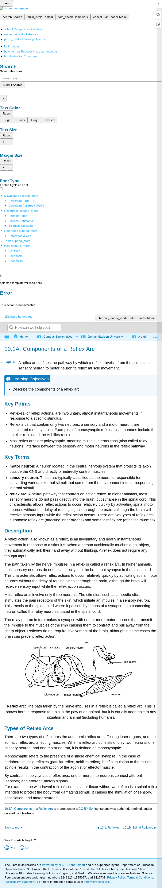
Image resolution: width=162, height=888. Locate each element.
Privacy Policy (116, 877)
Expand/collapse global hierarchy (9, 337)
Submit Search (12, 84)
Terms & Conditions (140, 877)
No (27, 848)
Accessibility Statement (20, 881)
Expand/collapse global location (155, 335)
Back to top (11, 827)
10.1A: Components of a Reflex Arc (28, 808)
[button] (15, 255)
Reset (7, 113)
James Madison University (105, 336)
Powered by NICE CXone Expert (64, 864)
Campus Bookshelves (58, 336)
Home (24, 336)
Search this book (11, 71)
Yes (12, 848)
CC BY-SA (86, 808)
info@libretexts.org (96, 881)
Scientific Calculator (21, 225)
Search (11, 328)
